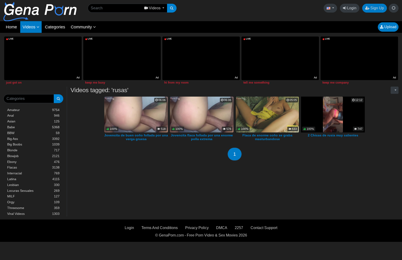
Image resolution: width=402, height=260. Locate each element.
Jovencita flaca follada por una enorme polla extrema (202, 137)
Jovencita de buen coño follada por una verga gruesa (136, 137)
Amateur (33, 110)
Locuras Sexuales (33, 190)
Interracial (33, 173)
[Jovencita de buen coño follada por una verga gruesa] (136, 114)
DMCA (221, 228)
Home (11, 27)
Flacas (33, 167)
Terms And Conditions (159, 228)
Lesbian (33, 185)
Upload (389, 27)
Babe (33, 127)
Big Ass (33, 139)
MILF (33, 196)
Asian (33, 121)
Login (351, 8)
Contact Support (264, 228)
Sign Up (376, 8)
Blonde (33, 150)
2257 (239, 228)
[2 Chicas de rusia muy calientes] (333, 114)
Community (82, 27)
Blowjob (33, 156)
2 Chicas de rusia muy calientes (333, 135)
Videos (30, 27)
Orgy (33, 202)
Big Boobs (33, 144)
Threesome (33, 208)
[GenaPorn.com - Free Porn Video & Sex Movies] (40, 11)
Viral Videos (33, 214)
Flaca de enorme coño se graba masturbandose (267, 137)
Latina (33, 179)
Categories (55, 27)
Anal (33, 115)
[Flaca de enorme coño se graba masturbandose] (267, 114)
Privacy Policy (197, 228)
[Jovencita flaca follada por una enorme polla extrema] (202, 114)
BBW (33, 133)
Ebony (33, 162)
